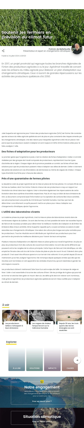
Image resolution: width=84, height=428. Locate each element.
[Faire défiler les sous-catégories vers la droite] (77, 360)
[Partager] (3, 50)
